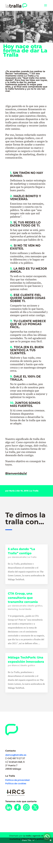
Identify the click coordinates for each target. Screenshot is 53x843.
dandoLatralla (19, 557)
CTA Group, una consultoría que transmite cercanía (23, 598)
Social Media (25, 609)
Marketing (13, 609)
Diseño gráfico (35, 605)
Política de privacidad (17, 780)
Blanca (15, 665)
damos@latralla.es (15, 755)
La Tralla (34, 491)
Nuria (12, 491)
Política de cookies (15, 783)
